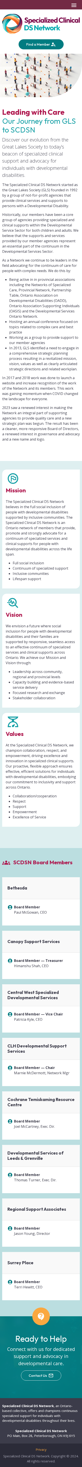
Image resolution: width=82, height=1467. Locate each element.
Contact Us (38, 1375)
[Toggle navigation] (74, 5)
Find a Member (38, 44)
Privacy (41, 1449)
